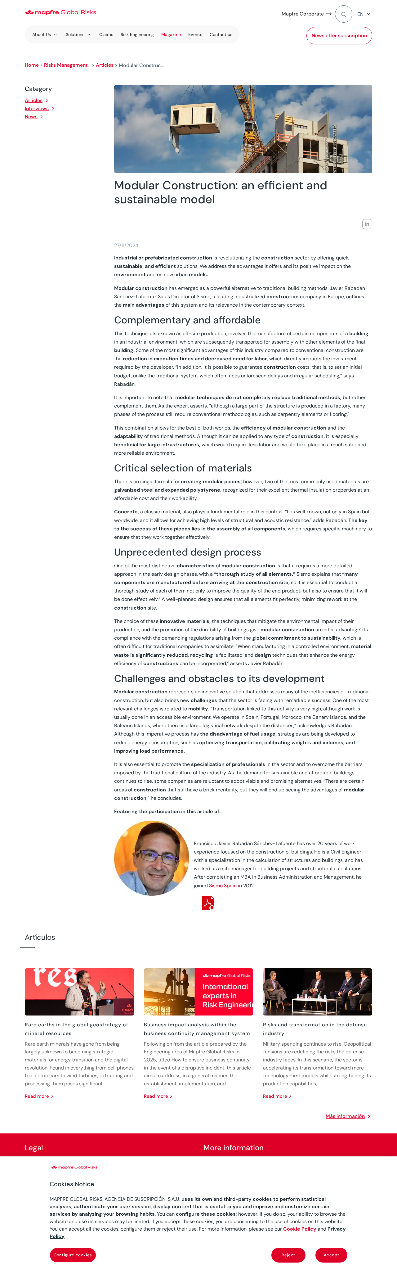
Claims (106, 34)
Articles (105, 65)
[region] (198, 1213)
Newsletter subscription (339, 35)
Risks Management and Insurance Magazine (67, 65)
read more (37, 1096)
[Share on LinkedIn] (367, 224)
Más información (345, 1116)
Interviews (37, 108)
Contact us (221, 34)
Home (32, 65)
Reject (288, 1255)
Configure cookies (73, 1255)
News (31, 116)
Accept (331, 1255)
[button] (364, 14)
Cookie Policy (299, 1229)
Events (195, 34)
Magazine (171, 34)
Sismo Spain (223, 885)
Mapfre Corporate (303, 14)
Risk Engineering (137, 34)
